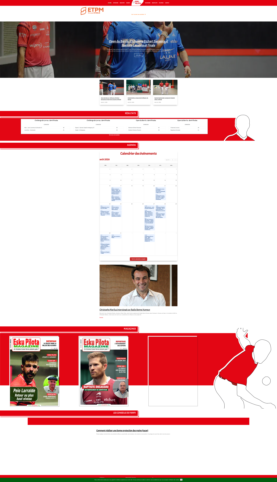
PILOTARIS (161, 2)
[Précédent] (172, 160)
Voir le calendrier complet (138, 259)
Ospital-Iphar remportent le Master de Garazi (138, 98)
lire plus (101, 317)
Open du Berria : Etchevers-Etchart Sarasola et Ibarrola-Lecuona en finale (138, 43)
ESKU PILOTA (154, 2)
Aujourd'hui (168, 159)
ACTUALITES (115, 2)
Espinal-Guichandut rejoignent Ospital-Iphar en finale (164, 98)
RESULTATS (122, 2)
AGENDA (128, 2)
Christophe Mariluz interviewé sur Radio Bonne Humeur (125, 309)
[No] (275, 480)
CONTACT (167, 2)
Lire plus (138, 55)
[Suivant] (175, 160)
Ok (181, 479)
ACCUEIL (110, 2)
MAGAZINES (147, 2)
